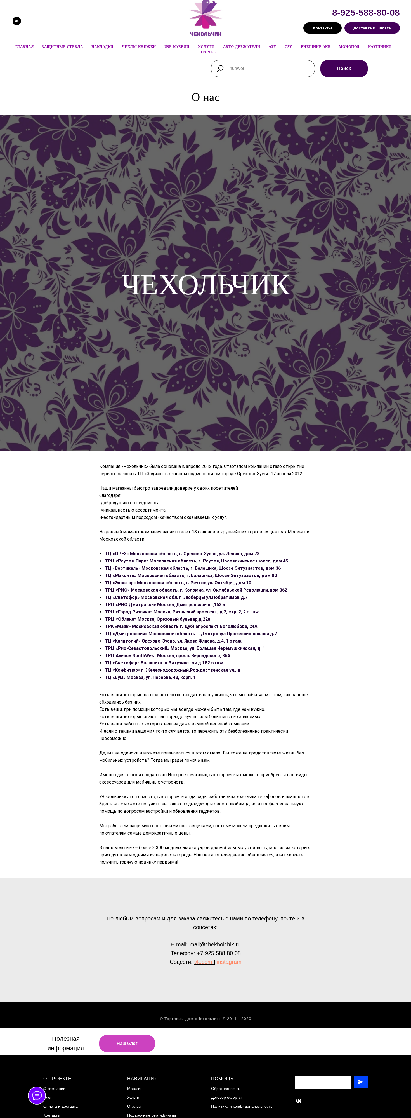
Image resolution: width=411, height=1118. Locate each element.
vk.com (203, 962)
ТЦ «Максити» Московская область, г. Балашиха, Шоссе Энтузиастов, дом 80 (191, 575)
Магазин (135, 1088)
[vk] (17, 21)
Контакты (51, 1115)
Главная (24, 46)
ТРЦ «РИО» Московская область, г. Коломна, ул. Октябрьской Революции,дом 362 (196, 590)
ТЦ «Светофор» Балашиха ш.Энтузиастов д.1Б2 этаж (164, 662)
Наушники (380, 46)
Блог (47, 1097)
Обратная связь (225, 1088)
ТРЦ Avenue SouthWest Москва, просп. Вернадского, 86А (167, 655)
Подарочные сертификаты (151, 1115)
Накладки (102, 46)
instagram (229, 962)
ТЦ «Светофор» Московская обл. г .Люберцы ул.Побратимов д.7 (176, 597)
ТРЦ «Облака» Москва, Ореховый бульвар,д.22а (157, 619)
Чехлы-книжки (139, 46)
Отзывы (134, 1106)
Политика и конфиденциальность (241, 1106)
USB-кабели (177, 46)
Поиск (344, 68)
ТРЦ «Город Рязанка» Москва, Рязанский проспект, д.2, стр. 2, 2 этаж (182, 612)
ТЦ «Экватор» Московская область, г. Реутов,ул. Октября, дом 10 (178, 582)
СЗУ (288, 46)
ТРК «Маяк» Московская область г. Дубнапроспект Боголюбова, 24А (181, 626)
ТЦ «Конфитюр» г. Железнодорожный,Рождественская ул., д (172, 670)
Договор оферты (226, 1097)
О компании (54, 1088)
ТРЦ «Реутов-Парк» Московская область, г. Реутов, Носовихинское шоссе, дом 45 (196, 561)
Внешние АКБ (316, 46)
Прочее (207, 51)
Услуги (206, 46)
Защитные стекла (62, 46)
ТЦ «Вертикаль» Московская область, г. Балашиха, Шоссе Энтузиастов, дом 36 (193, 568)
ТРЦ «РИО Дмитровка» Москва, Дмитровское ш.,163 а (165, 604)
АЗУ (273, 46)
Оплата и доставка (60, 1106)
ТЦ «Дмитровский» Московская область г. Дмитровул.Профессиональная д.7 (191, 633)
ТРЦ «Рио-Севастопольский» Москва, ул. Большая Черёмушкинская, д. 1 (185, 648)
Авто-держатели (241, 46)
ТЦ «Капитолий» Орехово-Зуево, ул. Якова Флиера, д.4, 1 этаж (173, 641)
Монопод (349, 46)
